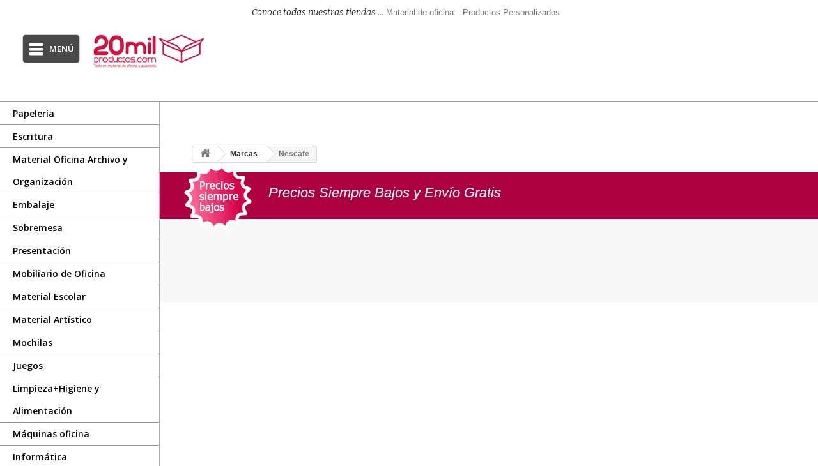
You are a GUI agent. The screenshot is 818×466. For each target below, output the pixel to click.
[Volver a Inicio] (205, 154)
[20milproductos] (150, 51)
